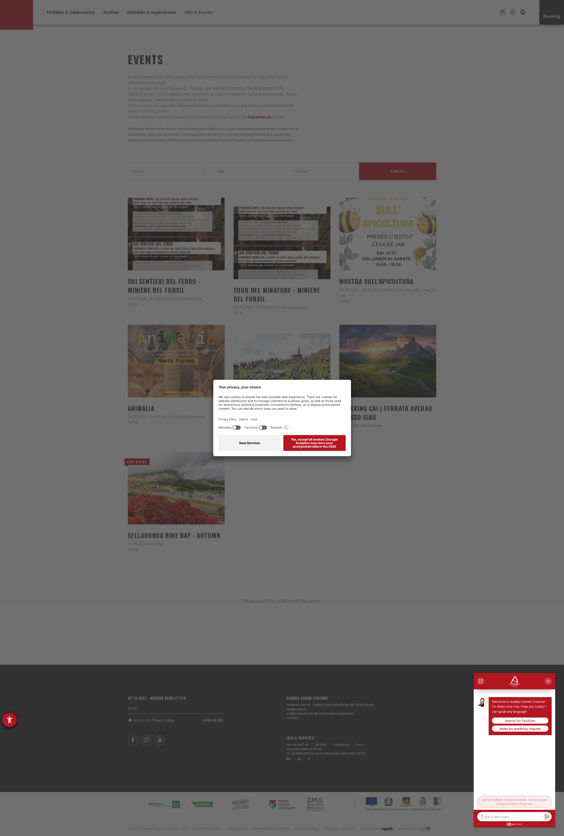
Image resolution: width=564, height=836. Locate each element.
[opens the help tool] (9, 720)
